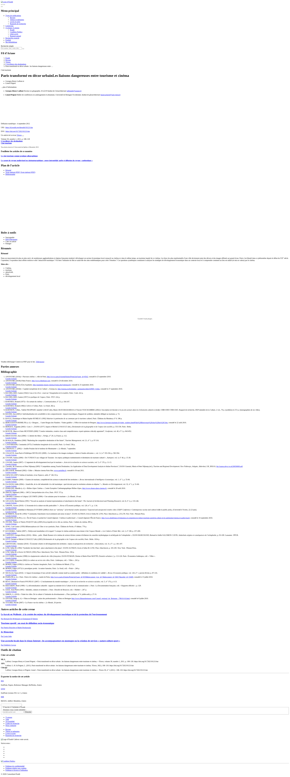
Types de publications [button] (13, 16)
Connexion (9, 26)
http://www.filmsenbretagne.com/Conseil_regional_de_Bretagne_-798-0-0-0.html (100, 598)
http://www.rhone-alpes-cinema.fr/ (94, 488)
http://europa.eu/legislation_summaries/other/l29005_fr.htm (79, 389)
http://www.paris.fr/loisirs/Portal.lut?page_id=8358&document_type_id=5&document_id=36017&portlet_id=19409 (92, 577)
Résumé (8, 170)
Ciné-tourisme (6, 143)
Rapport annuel (15, 36)
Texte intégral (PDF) (12, 172)
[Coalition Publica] (8, 761)
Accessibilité (9, 721)
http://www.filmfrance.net (41, 381)
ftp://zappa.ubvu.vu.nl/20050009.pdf (229, 466)
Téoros (7, 62)
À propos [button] (9, 28)
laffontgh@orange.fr (74, 91)
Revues (12, 18)
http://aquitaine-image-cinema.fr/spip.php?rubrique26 (52, 385)
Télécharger (40, 362)
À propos (16, 28)
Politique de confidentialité (14, 766)
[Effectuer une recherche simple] (2, 4)
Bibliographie (10, 174)
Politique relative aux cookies (15, 768)
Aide (7, 719)
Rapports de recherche (18, 24)
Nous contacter (10, 726)
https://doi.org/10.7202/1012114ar (18, 131)
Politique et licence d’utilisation (16, 770)
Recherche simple (7, 46)
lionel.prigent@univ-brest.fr (110, 95)
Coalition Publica (16, 32)
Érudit (12, 30)
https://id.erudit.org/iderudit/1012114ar (19, 127)
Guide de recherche (12, 723)
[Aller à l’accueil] (7, 2)
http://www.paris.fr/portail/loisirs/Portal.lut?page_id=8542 (67, 377)
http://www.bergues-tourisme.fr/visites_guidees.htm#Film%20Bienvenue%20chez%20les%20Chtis (132, 423)
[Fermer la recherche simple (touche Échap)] (4, 4)
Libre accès (14, 34)
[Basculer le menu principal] (2, 6)
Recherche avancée (12, 38)
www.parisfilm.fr (60, 470)
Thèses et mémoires (17, 20)
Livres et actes (15, 22)
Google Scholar (11, 379)
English (8, 40)
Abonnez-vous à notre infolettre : (14, 710)
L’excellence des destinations (15, 64)
